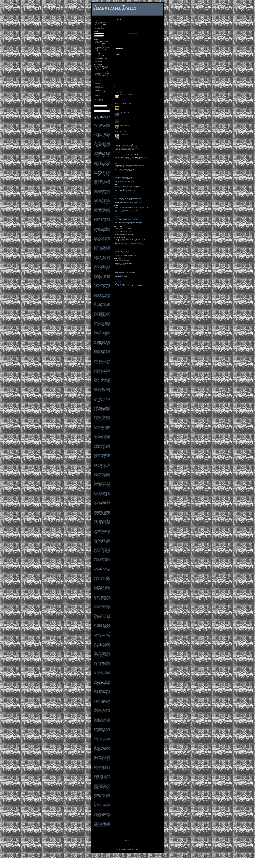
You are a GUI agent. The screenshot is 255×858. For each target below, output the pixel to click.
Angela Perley (104, 298)
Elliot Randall (108, 416)
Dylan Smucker (107, 410)
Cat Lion (95, 349)
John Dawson (99, 163)
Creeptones (95, 378)
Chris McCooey (105, 361)
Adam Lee (104, 278)
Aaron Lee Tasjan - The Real (124, 112)
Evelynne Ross (101, 425)
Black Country (96, 322)
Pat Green (98, 632)
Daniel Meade (100, 383)
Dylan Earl (97, 409)
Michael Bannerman (99, 595)
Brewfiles (96, 333)
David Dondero (98, 391)
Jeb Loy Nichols (101, 491)
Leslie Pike (108, 552)
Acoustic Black (102, 277)
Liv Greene (98, 561)
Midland (105, 599)
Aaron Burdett (100, 179)
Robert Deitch (104, 663)
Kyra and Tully (106, 542)
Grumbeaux (105, 455)
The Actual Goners (107, 256)
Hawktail (106, 463)
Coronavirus (97, 373)
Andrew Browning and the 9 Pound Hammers (103, 295)
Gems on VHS (107, 440)
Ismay (97, 161)
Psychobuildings (97, 645)
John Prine (104, 128)
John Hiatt (96, 511)
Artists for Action (98, 306)
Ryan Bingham (103, 246)
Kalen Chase (100, 219)
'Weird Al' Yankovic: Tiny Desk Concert (121, 228)
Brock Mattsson (107, 334)
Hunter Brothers (101, 472)
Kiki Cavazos (99, 538)
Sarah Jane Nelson (103, 689)
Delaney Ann (98, 399)
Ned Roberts (99, 616)
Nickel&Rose (105, 170)
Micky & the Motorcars (100, 599)
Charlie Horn (102, 351)
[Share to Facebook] (120, 48)
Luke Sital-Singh (105, 568)
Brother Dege (97, 336)
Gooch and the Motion (106, 448)
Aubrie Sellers (105, 307)
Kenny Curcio (107, 164)
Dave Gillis (104, 388)
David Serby (108, 199)
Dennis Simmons (103, 400)
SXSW (103, 172)
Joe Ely (101, 128)
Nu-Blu (98, 624)
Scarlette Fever (107, 172)
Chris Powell (102, 362)
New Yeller (95, 618)
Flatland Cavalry (104, 430)
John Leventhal (107, 511)
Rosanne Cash (98, 673)
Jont (101, 520)
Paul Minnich (102, 635)
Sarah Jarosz (98, 141)
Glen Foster (102, 447)
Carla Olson (101, 345)
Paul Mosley (106, 635)
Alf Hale (107, 283)
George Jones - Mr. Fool (118, 264)
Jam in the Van (107, 483)
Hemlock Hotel (105, 466)
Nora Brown (105, 238)
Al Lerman (108, 279)
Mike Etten (98, 232)
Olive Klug (108, 625)
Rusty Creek (100, 172)
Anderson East (102, 294)
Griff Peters (97, 455)
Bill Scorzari (96, 148)
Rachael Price (97, 646)
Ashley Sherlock (96, 307)
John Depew (106, 510)
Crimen (98, 378)
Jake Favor (101, 482)
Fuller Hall (97, 436)
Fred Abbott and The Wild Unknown (99, 435)
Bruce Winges (102, 336)
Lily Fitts (103, 165)
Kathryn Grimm (96, 532)
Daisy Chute (98, 154)
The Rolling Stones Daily (99, 99)
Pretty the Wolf (107, 644)
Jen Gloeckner (102, 494)
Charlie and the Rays (97, 191)
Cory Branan (101, 373)
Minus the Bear (104, 604)
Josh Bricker (95, 521)
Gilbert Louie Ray (96, 446)
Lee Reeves (108, 551)
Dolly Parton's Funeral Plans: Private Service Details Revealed (124, 187)
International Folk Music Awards (101, 475)
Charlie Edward (107, 350)
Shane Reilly (95, 700)
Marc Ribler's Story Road (98, 578)
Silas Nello (101, 702)
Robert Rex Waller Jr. (98, 245)
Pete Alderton (102, 638)
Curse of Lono (100, 379)
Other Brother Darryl (100, 628)
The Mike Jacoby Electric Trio (103, 175)
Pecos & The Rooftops (101, 637)
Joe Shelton (106, 506)
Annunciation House (99, 302)
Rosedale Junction (100, 674)
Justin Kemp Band (101, 524)
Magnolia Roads (96, 228)
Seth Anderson (100, 248)
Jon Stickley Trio (102, 515)
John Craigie (103, 510)
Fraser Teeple (106, 203)
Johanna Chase (96, 217)
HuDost (98, 472)
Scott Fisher (104, 247)
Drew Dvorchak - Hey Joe (119, 275)
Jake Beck (95, 482)
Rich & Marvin (106, 655)
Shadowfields (101, 698)
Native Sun (104, 615)
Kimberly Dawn (107, 538)
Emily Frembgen (98, 418)
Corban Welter (101, 372)
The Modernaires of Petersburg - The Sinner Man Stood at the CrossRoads (102, 67)
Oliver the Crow (104, 626)
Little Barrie (97, 559)
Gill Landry (100, 446)
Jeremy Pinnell (102, 162)
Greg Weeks (99, 454)
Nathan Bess (98, 614)
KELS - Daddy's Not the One (119, 281)
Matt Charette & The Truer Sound (101, 230)
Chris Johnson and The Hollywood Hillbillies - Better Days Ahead (125, 101)
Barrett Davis (104, 313)
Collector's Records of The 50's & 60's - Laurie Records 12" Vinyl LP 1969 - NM (127, 244)
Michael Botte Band (104, 595)
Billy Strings (104, 124)
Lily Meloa (98, 557)
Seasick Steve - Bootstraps (124, 118)
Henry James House (98, 467)
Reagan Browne (101, 651)
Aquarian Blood (96, 304)
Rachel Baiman (101, 646)
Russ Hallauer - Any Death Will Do (120, 131)
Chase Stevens (101, 354)
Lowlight (108, 566)
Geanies (104, 440)
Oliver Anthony (96, 626)
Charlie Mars (105, 351)
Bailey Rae (104, 312)
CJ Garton (98, 340)
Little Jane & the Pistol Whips (103, 559)
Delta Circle (102, 399)
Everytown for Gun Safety (100, 426)
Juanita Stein (106, 522)
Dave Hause (108, 388)
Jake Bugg (98, 482)
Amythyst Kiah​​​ (106, 293)
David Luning (96, 155)
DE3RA (98, 380)
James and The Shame (106, 485)
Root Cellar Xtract (99, 672)
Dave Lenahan (108, 389)
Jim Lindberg (99, 503)
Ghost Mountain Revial (106, 445)
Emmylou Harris (97, 420)
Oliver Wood (100, 626)
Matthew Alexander (104, 589)
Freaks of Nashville (107, 434)
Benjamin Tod (96, 317)
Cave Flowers (107, 151)
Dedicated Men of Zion (97, 200)
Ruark (109, 676)
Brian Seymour (100, 135)
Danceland (108, 382)
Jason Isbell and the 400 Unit (100, 212)
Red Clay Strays (107, 652)
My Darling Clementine (102, 610)
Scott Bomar (100, 693)
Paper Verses (95, 632)
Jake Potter (95, 483)
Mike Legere (102, 232)
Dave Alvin (96, 388)
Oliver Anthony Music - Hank (124, 125)
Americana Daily (115, 8)
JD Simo (100, 477)
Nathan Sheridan (96, 615)
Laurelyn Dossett (104, 548)
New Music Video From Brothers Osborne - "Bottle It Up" (124, 144)
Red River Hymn (98, 653)
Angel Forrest (95, 298)
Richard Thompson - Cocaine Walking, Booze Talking (128, 105)
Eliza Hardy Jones (96, 415)
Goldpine (101, 448)
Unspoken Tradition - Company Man (126, 94)
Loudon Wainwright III (100, 166)
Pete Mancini (103, 171)
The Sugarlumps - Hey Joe (119, 276)
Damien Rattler (107, 380)
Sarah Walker (99, 691)
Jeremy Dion (108, 496)
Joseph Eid (108, 520)
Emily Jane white (107, 418)
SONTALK (108, 682)
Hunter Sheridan (97, 473)
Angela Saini (95, 182)
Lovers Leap (100, 566)
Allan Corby (100, 286)
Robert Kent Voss (102, 665)
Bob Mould (99, 326)
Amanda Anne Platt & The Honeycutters (104, 287)
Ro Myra (106, 661)
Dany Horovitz (108, 198)
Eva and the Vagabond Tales (99, 202)
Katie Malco (100, 220)
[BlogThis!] (118, 48)
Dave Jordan (99, 389)
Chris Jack (103, 359)
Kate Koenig (101, 529)
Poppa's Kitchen (99, 643)
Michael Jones (102, 596)
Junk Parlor (97, 524)
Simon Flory (99, 703)
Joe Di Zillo (101, 506)
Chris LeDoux (108, 360)
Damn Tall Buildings (102, 381)
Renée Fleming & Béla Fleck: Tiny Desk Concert (122, 234)
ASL (104, 274)
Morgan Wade (96, 170)
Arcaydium (100, 304)
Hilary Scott (99, 468)
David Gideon (106, 391)
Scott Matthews (103, 141)
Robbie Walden (105, 662)
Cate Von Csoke (103, 189)
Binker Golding (104, 321)
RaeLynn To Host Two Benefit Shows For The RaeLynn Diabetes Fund (126, 198)
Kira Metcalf (95, 222)
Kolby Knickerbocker (100, 540)
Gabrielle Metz (107, 436)
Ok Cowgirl (106, 624)
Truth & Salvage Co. (102, 268)
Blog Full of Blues (97, 84)
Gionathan (103, 446)
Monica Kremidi (107, 606)
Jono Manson (99, 520)
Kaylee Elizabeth (98, 534)
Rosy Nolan (101, 676)
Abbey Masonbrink (96, 276)
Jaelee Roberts (100, 481)
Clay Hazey (101, 368)
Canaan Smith (96, 344)
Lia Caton (106, 553)
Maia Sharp (95, 576)
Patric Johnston (102, 632)
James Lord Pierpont (105, 484)
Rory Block (108, 245)
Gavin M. (96, 440)
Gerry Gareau (98, 444)
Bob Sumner (104, 326)
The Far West (98, 260)
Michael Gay (97, 596)
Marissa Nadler (96, 580)
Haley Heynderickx (104, 457)
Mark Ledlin (104, 581)
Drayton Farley (100, 136)
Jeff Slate (97, 213)
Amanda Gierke (96, 288)
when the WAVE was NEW (99, 100)
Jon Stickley (97, 515)
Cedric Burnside (105, 349)
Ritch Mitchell (96, 661)
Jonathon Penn (98, 519)
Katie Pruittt (106, 533)
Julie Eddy (106, 523)
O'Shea (100, 624)
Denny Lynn (108, 400)
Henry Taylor (106, 467)
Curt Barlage (104, 379)
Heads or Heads (101, 464)
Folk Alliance (108, 202)
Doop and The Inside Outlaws (100, 406)
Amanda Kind (100, 288)
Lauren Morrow (96, 550)
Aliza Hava (108, 285)
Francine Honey (102, 203)
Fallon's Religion (107, 427)
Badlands (98, 312)
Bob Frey (108, 325)
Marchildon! (104, 578)
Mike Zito (100, 604)
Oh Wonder (102, 624)
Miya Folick (103, 606)
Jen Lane (104, 213)
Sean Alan (104, 694)
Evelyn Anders (97, 425)
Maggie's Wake (107, 227)
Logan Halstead (105, 562)
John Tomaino (101, 513)
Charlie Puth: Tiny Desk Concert (120, 232)
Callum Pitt (99, 342)
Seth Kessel (103, 248)
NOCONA (100, 138)
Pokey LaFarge (102, 241)
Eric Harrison (100, 127)
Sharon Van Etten (96, 701)
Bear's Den (108, 134)
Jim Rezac (106, 503)
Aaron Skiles (104, 134)
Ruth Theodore (96, 680)
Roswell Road (97, 676)
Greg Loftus (97, 208)
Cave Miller (97, 349)
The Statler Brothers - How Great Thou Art (121, 263)
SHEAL (105, 682)
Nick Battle (102, 618)
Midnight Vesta (97, 600)
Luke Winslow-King (99, 569)
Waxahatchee (99, 144)
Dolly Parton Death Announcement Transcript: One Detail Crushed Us (126, 191)
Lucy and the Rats (104, 567)
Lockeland (101, 562)
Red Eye (95, 653)
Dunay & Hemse (102, 408)
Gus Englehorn (101, 456)
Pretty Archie (108, 241)
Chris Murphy (96, 193)
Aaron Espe (106, 274)
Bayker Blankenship (96, 314)
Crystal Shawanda (107, 378)
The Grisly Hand (105, 174)
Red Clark (103, 652)
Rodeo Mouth (104, 245)
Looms (95, 166)
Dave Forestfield (100, 388)
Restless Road (99, 654)
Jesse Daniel (102, 500)
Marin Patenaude (102, 579)
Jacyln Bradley (96, 481)
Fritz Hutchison (106, 435)
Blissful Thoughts (96, 324)
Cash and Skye (98, 189)
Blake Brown (95, 184)
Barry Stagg (108, 313)
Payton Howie (95, 637)
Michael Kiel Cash (107, 596)
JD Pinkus (97, 477)
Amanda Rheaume (104, 288)
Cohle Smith (98, 370)
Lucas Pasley (95, 567)
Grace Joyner (100, 449)
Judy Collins (106, 218)
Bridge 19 (106, 333)
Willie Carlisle (103, 144)
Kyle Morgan (101, 542)
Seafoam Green (107, 119)
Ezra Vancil (97, 427)
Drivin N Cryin (98, 408)
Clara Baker (98, 368)
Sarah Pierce (102, 690)
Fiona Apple (108, 429)
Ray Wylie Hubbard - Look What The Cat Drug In (123, 103)
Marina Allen (108, 579)
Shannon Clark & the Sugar (105, 249)
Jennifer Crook (97, 495)
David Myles (100, 155)
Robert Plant (95, 666)
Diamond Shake (100, 402)
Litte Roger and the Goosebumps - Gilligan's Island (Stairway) (124, 254)
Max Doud (105, 590)
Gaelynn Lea (95, 437)
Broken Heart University (97, 335)
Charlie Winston (98, 352)
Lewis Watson (95, 553)
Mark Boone (104, 580)
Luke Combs (97, 568)
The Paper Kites (99, 176)
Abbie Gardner (108, 179)
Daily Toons (96, 88)
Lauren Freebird (99, 549)
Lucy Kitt (100, 567)
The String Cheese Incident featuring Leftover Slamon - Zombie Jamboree (126, 285)
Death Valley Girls (104, 397)
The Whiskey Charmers (103, 265)
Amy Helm (98, 293)
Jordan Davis (104, 520)
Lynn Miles (108, 570)
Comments (97, 35)
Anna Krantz (99, 182)
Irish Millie (102, 210)
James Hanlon (95, 484)
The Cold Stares (105, 258)
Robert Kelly (97, 665)
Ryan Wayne (101, 133)
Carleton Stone (105, 345)
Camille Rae (108, 343)
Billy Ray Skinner (98, 321)
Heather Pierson (98, 465)
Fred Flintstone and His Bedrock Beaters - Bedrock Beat (123, 255)
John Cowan (95, 510)
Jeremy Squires (107, 162)
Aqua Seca (108, 303)
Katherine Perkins (107, 530)
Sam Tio (107, 246)
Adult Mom (99, 279)
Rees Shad (95, 654)
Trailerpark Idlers (105, 267)
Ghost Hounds (100, 445)
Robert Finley (97, 664)
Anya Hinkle (96, 146)
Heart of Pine (105, 464)
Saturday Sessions (107, 692)
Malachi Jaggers (100, 228)
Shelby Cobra (104, 701)
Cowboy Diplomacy (107, 374)
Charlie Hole (104, 190)
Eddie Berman (104, 411)
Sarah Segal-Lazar (99, 247)
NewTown (98, 618)
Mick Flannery (107, 598)
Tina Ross (101, 267)
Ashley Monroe (107, 306)
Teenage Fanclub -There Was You (120, 283)
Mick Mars (95, 599)
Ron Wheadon (108, 670)
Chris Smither (100, 193)
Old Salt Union (99, 625)
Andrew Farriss (96, 296)
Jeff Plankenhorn (103, 492)
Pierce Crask (97, 642)
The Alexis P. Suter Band (97, 257)
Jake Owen (108, 482)
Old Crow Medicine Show (100, 132)
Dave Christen (99, 117)
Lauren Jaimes (103, 549)
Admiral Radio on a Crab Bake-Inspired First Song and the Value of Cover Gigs (127, 165)
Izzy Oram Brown (105, 476)
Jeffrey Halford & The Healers (103, 493)
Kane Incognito (104, 219)
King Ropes (99, 539)
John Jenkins (100, 511)
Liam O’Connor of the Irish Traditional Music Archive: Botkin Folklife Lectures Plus (128, 213)
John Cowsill (99, 510)
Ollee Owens (104, 239)
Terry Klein (102, 256)
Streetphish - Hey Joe (118, 271)
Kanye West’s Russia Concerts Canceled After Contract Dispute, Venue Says (127, 222)
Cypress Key (95, 380)
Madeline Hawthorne (102, 572)
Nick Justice (106, 237)
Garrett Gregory (102, 438)
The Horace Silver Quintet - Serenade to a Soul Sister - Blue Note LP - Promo (127, 240)
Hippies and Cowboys (103, 209)
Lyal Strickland (100, 570)
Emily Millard (100, 419)
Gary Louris (97, 439)
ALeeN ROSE (99, 274)
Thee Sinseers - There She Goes (120, 284)
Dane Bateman (96, 383)
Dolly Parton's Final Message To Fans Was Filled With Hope (124, 189)
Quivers (109, 645)
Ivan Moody (100, 476)
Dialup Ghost (95, 402)
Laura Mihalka (100, 548)
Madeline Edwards (96, 572)
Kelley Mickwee (107, 534)
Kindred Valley (96, 539)
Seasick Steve (95, 248)
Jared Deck (106, 486)
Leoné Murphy (100, 552)
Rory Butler (103, 672)
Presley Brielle (102, 644)
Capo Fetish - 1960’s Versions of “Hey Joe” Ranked (123, 272)
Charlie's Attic (98, 353)
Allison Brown (107, 286)
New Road (108, 617)
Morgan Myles (105, 607)
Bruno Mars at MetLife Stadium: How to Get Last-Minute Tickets (125, 219)
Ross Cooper (106, 675)
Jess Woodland (98, 500)
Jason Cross (104, 487)
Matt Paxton (104, 588)
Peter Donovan (103, 240)
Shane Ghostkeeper (98, 249)
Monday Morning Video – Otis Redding (121, 166)
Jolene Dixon (97, 514)
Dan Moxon (108, 154)
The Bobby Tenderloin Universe (98, 258)
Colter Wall (105, 370)
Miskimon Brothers (103, 605)
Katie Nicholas (102, 533)
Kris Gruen (95, 541)
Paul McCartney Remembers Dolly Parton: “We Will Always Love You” (126, 223)
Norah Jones (102, 623)
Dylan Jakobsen (105, 409)
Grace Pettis (104, 449)
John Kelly (102, 217)
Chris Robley (106, 153)
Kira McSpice (95, 540)
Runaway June (96, 246)
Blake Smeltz (105, 148)
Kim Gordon (104, 221)
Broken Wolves (103, 335)
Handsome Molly (97, 55)
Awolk (97, 311)
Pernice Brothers (98, 638)
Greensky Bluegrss (98, 453)
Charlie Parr (101, 152)
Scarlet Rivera (96, 693)
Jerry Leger (95, 163)
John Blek (99, 217)
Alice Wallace (96, 145)
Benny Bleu (99, 317)
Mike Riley (105, 232)
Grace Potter (98, 128)
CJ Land (101, 340)
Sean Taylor (108, 247)
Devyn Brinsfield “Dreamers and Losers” (121, 160)
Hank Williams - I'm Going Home (100, 75)
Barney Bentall (99, 183)
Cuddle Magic (96, 379)
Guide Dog (97, 456)
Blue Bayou (100, 324)
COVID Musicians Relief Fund (101, 341)
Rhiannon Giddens (96, 655)
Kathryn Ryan (101, 532)
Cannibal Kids (100, 344)
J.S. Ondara (105, 210)
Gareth (96, 204)
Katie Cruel (105, 532)
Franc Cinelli (97, 434)
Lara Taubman (104, 544)
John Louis (106, 217)
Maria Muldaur (98, 579)
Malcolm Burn (99, 576)
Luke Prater (101, 568)
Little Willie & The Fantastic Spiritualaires (102, 560)
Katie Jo (98, 533)
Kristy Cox (108, 541)
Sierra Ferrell (106, 133)
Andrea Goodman (107, 294)
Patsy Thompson (100, 633)
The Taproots (98, 265)
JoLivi (107, 505)
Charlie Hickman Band (97, 351)
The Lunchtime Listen (98, 96)
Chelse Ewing (105, 354)
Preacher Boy (98, 644)
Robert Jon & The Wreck (98, 123)
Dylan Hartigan (101, 409)
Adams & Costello (101, 180)
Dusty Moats (100, 156)
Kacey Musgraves (102, 164)
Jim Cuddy (95, 503)
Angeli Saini (108, 298)
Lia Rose (97, 138)
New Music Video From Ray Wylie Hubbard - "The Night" (124, 146)
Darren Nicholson (96, 199)
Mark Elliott (108, 580)
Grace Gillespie (96, 449)
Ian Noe (102, 474)
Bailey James (101, 312)
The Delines (99, 259)
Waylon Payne (106, 270)
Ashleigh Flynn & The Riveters (104, 146)
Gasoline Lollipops (105, 439)
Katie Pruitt (103, 220)
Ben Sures (108, 316)
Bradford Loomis (96, 331)
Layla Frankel (98, 551)
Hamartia (97, 458)
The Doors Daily (97, 95)
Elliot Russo (95, 417)
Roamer (109, 661)
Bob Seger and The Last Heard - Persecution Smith (123, 252)
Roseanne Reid (96, 674)
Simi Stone (96, 703)
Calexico (96, 342)
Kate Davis (97, 529)
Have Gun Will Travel (99, 463)
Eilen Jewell (95, 125)
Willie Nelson (100, 134)
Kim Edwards (103, 538)
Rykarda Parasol (107, 681)
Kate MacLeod (104, 137)
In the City (95, 475)
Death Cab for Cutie (99, 397)
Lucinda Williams (98, 119)
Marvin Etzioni (106, 229)
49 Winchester (95, 179)
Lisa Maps (106, 558)
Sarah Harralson (98, 689)
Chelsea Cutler (102, 191)
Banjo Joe (97, 313)
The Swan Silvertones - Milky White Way (101, 71)
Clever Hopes (105, 368)
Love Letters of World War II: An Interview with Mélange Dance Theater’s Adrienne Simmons (129, 207)
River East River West (101, 661)
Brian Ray (99, 333)
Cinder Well (103, 194)
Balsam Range (100, 147)
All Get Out (95, 286)
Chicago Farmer (96, 153)
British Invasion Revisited (99, 87)
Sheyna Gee (108, 250)
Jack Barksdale (108, 477)
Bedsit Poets (103, 315)
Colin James (102, 370)
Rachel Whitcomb (107, 647)
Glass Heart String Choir (97, 447)
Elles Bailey (97, 416)
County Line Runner (107, 373)
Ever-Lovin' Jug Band (107, 425)
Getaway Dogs (108, 444)
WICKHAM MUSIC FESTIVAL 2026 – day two (122, 181)
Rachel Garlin (102, 647)
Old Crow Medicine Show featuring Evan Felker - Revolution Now (101, 24)
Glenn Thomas (106, 447)
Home (138, 84)
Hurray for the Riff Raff (103, 473)
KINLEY (96, 219)
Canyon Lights (105, 344)
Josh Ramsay (108, 521)
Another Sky (105, 302)
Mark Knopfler (100, 581)
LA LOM (96, 543)
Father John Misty (105, 428)
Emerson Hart (102, 417)
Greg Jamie (95, 454)
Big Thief (108, 183)
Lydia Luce (104, 570)
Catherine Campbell (102, 151)
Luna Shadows (96, 570)
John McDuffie (96, 512)
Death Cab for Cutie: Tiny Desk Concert (121, 231)
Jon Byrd (100, 514)
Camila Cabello (103, 343)
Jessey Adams (98, 501)
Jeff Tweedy (100, 213)
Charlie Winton (103, 352)
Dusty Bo (106, 408)
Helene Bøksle (100, 466)
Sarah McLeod (98, 690)
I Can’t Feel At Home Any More (100, 57)
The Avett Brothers (103, 257)
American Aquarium (103, 181)
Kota (109, 540)
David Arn (100, 199)
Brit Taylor (96, 334)
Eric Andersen (106, 201)
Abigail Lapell (96, 180)
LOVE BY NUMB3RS (104, 543)
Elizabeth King (102, 415)
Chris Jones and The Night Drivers (105, 192)
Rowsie (107, 676)
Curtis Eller (108, 379)
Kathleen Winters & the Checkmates (99, 531)
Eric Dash (107, 420)
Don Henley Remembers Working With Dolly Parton (123, 190)
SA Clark (99, 682)
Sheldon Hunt (95, 702)
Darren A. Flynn (96, 387)
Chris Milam (98, 362)
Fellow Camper (104, 429)
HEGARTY (95, 457)
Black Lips (99, 322)
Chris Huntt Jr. (96, 359)
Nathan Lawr (101, 170)
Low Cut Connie (104, 566)
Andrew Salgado (97, 297)
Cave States (101, 349)
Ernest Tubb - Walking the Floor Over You (121, 261)
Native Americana (100, 615)
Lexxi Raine (99, 553)
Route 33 (104, 676)
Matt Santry (108, 588)
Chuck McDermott (98, 194)
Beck (109, 314)
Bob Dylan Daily (97, 86)
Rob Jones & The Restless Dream (98, 662)
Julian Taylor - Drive (98, 28)
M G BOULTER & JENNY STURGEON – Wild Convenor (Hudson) (126, 175)
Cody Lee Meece (104, 369)
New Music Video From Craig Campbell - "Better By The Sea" (124, 149)
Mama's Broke (96, 577)
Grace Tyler (108, 449)
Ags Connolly (104, 279)
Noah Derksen (97, 238)
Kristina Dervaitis (103, 541)
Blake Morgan (100, 148)
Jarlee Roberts (101, 487)
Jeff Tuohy (108, 492)
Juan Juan (98, 522)
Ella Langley (106, 415)
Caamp (107, 341)
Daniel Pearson (105, 383)
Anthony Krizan (96, 303)
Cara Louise (97, 151)
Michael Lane (105, 597)
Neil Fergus (102, 616)
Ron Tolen (106, 116)
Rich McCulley (102, 656)
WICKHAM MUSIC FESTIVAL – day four (122, 178)
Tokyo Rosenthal (107, 176)
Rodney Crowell (105, 123)
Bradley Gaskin (101, 331)
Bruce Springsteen (107, 135)
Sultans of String (98, 255)
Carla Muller (97, 345)
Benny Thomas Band (105, 317)
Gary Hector (99, 204)
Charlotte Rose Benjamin (103, 353)
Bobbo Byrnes (105, 184)
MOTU (97, 571)
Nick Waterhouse (99, 619)
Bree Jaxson (105, 332)
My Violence (108, 610)
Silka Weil (104, 702)
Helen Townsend (96, 466)
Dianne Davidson (104, 402)
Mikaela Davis (102, 600)
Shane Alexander (98, 699)
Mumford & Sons (102, 609)
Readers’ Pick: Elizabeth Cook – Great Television (122, 169)
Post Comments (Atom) (121, 86)
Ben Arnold (98, 316)
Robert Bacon (99, 663)
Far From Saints (100, 428)
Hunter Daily (105, 472)
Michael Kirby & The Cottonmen (98, 597)
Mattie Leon (98, 590)
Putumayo (101, 645)
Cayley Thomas (96, 152)
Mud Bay (95, 609)
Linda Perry (99, 558)
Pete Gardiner (99, 240)
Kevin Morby (100, 221)
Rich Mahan (98, 656)
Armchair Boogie (98, 305)
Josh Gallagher (99, 521)
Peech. (105, 637)
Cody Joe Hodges (98, 369)
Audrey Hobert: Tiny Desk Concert (120, 230)
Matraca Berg (104, 587)
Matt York (99, 589)
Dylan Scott (103, 410)
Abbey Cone (108, 275)
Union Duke (106, 269)
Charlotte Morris (107, 152)
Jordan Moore (102, 218)
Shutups (99, 702)
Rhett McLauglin (107, 654)
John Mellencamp (99, 137)
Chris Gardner (101, 153)
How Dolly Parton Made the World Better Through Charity (124, 218)
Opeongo (99, 627)
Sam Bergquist (98, 684)
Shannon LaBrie (104, 250)
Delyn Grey (95, 400)
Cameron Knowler (98, 343)
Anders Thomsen (97, 294)
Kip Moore (108, 221)
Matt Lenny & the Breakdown (98, 588)
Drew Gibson (103, 407)
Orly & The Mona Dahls (106, 627)
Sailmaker (104, 683)
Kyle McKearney (107, 222)
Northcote (105, 623)
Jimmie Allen (101, 504)
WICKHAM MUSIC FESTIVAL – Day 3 (121, 179)
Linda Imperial (96, 558)
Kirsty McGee (99, 222)
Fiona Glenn (95, 430)
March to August (105, 228)
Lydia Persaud (107, 166)
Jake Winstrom (103, 483)
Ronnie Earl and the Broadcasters (102, 671)
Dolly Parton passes (98, 43)
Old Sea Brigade (103, 625)
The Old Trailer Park (98, 98)
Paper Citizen (108, 239)
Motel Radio (98, 608)
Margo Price (105, 118)
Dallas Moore (95, 198)
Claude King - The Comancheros (120, 265)
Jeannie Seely (97, 491)
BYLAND (103, 311)
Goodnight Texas (105, 127)
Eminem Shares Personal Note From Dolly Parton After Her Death (125, 186)
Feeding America (99, 429)
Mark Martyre (108, 581)
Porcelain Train (104, 643)
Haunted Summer (101, 208)
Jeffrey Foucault (96, 493)
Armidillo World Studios (104, 305)
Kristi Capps (99, 541)
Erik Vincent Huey (99, 157)
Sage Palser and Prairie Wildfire (98, 683)
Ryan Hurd (103, 680)
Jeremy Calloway (103, 496)
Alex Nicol (108, 144)
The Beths (108, 257)
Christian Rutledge (99, 363)
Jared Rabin (97, 487)
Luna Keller (108, 569)
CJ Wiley (104, 340)
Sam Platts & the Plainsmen (104, 685)
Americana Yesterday (98, 80)
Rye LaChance (103, 681)
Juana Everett (102, 522)
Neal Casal (108, 615)
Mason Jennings (99, 587)
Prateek (105, 241)
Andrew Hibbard (105, 296)
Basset (103, 147)
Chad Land (98, 350)
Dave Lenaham (103, 389)
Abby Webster (98, 277)
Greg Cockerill (103, 453)
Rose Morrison (107, 673)
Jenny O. (105, 495)
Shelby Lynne (108, 701)
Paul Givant (101, 634)
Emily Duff (95, 127)
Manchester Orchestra (101, 577)
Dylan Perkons (98, 410)
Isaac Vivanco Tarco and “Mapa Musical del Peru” (122, 211)
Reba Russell (105, 651)
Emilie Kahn (106, 417)
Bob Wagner (108, 326)
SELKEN (102, 682)
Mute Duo (97, 610)
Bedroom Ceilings (98, 315)
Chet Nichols (106, 191)
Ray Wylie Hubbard (96, 651)
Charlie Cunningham (99, 190)
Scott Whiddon (98, 694)
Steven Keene (105, 125)
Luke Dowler (95, 227)
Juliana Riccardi (102, 523)
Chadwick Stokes (103, 350)
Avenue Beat (96, 147)
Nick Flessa (102, 237)
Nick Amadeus (98, 237)
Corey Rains (105, 372)
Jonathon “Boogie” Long (104, 519)
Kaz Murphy (103, 534)
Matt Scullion (96, 589)
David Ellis (101, 391)
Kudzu (100, 165)
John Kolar (103, 511)
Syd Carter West (104, 255)
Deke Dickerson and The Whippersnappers (102, 398)
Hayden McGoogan (107, 208)
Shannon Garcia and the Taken (98, 250)
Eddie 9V (100, 411)
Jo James (105, 505)
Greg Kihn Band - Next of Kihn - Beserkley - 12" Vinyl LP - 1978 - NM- (126, 243)
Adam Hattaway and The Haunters (98, 278)
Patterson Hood (105, 633)
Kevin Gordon (96, 165)
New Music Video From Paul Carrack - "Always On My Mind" (125, 148)
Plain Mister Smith (102, 642)
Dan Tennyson (100, 382)
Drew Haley (106, 407)
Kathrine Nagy (107, 531)
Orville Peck (95, 628)
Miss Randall (108, 605)
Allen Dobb (104, 145)
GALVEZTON (103, 436)
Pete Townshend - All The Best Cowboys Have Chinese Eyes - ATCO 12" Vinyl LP (128, 239)
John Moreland (100, 512)
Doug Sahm (106, 406)
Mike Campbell (106, 600)
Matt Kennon (108, 230)
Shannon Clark (107, 700)
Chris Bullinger (98, 192)
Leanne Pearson (104, 551)
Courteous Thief (96, 374)
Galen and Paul (98, 438)
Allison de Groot (96, 287)
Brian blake (103, 333)
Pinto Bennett (97, 241)
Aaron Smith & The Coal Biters (101, 275)
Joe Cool (97, 506)
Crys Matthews (102, 378)
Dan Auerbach (102, 154)
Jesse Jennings (106, 500)
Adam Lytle (108, 278)
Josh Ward (95, 522)
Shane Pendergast (107, 699)
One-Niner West (96, 627)
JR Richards (103, 477)
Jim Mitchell (103, 503)
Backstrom (106, 311)
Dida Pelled (101, 200)
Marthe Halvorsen (99, 585)
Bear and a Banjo (105, 314)
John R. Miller (98, 218)
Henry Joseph (103, 467)
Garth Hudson (106, 438)
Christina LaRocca (104, 364)
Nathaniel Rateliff (105, 138)
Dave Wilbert (95, 390)
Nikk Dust (103, 619)
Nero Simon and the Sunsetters (102, 617)
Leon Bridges (95, 552)
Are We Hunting (105, 304)
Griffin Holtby (102, 455)
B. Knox (99, 311)
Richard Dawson (107, 656)
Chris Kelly (103, 360)
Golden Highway (97, 448)
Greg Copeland (108, 453)
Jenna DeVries (106, 494)
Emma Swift (97, 201)
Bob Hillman (95, 326)
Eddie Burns (108, 411)
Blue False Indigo (105, 324)
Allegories (103, 286)
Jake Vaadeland (99, 483)
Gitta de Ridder (107, 446)
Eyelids (106, 426)
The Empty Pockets (103, 259)
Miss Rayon (95, 606)
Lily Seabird (102, 557)
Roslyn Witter (102, 675)
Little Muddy (107, 165)
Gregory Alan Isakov (104, 454)
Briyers (104, 334)
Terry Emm (99, 256)
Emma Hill (105, 136)
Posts (96, 33)
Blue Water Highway (100, 184)
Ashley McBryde (103, 306)
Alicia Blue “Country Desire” (119, 156)
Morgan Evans (100, 607)
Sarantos (107, 691)
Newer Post (116, 84)
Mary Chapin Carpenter (104, 586)
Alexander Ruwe (102, 283)
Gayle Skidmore (100, 440)
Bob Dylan (95, 135)
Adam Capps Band (107, 277)
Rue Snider (95, 172)
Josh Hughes (104, 521)
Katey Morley (96, 220)
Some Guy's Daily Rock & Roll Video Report (102, 91)
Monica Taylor (96, 607)
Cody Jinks (108, 124)
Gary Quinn (100, 439)
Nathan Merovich (107, 614)
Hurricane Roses (98, 210)
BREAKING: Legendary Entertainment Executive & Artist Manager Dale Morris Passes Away (129, 197)
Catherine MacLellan (106, 126)
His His (103, 468)
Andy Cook (108, 181)
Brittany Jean (100, 334)
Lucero (98, 567)
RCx (94, 646)
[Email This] (116, 48)
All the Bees (100, 145)
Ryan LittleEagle (107, 680)
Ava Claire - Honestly (118, 92)
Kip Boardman (108, 539)
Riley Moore (108, 171)
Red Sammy (103, 653)
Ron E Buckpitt (98, 670)
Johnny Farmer (105, 513)
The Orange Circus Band (100, 142)
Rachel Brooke (98, 647)
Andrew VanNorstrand (103, 297)
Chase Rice (97, 354)
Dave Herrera (95, 389)
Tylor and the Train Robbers (100, 269)
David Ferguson (104, 199)
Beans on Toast (107, 147)
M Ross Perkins (100, 125)
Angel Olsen (99, 298)
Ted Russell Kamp (100, 118)
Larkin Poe (108, 544)
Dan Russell (99, 198)
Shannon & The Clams (101, 700)
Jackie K (95, 211)
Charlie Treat (108, 190)
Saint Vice (106, 683)
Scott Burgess (104, 693)
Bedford (95, 315)
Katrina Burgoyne (96, 221)
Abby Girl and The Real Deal (103, 276)
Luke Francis (99, 227)
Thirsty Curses (98, 266)
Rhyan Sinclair (101, 655)
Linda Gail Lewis (107, 557)
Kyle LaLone (103, 222)
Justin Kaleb (104, 163)
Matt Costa (108, 587)
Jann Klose (103, 486)
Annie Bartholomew (104, 182)
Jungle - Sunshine (117, 287)
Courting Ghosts (101, 374)
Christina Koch (99, 364)
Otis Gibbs (99, 171)
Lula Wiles (104, 569)
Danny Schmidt (103, 198)
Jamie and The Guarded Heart (98, 486)
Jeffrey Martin (97, 162)
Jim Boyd (108, 502)
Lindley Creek (103, 558)
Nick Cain (106, 618)
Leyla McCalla (103, 553)
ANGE (102, 274)
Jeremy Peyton (107, 213)
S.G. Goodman (96, 682)
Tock (103, 176)
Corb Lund (97, 372)
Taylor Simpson (96, 256)
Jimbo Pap (97, 504)
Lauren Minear (108, 549)
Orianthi (102, 627)
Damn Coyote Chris (96, 381)
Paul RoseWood (107, 636)
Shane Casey (102, 699)
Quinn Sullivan (105, 645)
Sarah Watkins (103, 691)
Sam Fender (102, 684)
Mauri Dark (102, 590)
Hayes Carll (97, 464)
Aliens (101, 284)
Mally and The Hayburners (106, 576)
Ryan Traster (99, 681)
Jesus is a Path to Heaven (104, 501)
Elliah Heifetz (104, 416)
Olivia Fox (108, 626)
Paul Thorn (95, 240)
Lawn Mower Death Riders (103, 550)
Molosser (103, 119)
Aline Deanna (104, 284)
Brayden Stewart (101, 332)
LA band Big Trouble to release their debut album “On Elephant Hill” (125, 158)
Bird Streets (108, 321)
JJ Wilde (108, 210)
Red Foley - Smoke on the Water (120, 260)
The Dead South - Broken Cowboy (100, 22)
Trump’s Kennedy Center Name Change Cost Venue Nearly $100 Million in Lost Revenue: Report (130, 220)
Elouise (99, 417)
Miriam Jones (98, 605)
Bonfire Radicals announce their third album (121, 177)
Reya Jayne (102, 654)
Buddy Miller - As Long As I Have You (101, 20)
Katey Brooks (98, 530)
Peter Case (106, 132)
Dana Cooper (105, 382)
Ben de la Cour (104, 183)
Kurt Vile (95, 542)
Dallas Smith (103, 380)
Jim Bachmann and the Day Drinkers (102, 502)
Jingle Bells (101, 505)
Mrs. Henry (102, 608)
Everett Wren (95, 426)
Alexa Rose (98, 283)
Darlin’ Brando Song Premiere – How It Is (121, 170)
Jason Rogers (106, 212)
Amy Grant (95, 293)
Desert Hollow (105, 401)
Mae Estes (103, 227)
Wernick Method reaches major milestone (101, 49)
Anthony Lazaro (100, 303)
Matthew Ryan (96, 231)
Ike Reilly (108, 474)
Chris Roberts (106, 362)
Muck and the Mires (107, 608)
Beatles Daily (97, 82)
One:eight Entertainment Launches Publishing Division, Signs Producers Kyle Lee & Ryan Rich (130, 201)
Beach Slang (101, 314)
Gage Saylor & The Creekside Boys (103, 437)
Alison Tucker (104, 285)
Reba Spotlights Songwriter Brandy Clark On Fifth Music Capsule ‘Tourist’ (126, 202)
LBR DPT (99, 543)
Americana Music (98, 116)
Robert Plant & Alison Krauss (101, 666)
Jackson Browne (98, 211)
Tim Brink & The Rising (104, 266)
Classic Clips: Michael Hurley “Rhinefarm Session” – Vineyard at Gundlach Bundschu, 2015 (129, 157)
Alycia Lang (98, 181)
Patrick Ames (95, 633)
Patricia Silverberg (107, 632)
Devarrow (108, 401)
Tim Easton (97, 267)
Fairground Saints (102, 427)
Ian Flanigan (97, 474)
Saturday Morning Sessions (100, 692)
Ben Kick (101, 316)
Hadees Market (99, 457)
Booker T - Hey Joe (118, 273)
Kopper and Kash (105, 540)
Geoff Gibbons (103, 204)
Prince (94, 645)
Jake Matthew (104, 482)
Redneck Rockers (107, 653)
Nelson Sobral (105, 236)
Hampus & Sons (100, 458)
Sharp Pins (100, 701)
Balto (96, 183)
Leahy (101, 551)
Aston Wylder (101, 307)
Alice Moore (98, 284)
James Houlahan (100, 484)
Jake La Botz (106, 211)
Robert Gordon (102, 664)
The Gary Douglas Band (103, 260)
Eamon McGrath (96, 411)
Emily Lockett (96, 419)
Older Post (159, 84)
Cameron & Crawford (104, 342)
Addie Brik (95, 279)
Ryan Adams (99, 680)
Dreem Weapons (98, 407)
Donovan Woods (104, 155)
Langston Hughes (99, 544)
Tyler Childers (99, 124)
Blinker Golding (107, 323)
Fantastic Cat (95, 428)
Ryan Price (95, 681)
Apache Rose (104, 303)
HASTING (108, 456)
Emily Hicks (102, 418)
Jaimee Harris (104, 481)
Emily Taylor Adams (105, 419)
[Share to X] (119, 48)
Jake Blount (102, 211)
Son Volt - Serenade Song (124, 134)
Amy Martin (101, 293)
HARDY (105, 456)
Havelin (103, 463)
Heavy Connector (97, 90)
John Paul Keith (104, 512)
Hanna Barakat (105, 458)
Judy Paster (97, 523)
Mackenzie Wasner (107, 571)
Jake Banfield (108, 481)
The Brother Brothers (104, 173)
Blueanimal (99, 325)
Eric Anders (103, 420)
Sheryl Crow (96, 173)
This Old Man (97, 61)
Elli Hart (100, 416)
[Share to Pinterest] (122, 48)
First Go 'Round (99, 430)
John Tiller (97, 513)
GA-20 (100, 436)
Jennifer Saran (101, 495)
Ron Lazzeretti (103, 670)
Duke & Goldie (105, 200)
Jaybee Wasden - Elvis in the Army (120, 251)
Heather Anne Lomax (97, 209)
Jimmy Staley (98, 505)
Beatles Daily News (98, 83)
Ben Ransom (105, 316)
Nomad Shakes (98, 623)
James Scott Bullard (100, 485)
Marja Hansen (100, 580)
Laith (96, 544)
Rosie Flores (106, 674)
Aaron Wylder (103, 179)
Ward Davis (102, 270)
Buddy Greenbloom (107, 336)
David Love (101, 392)
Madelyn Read (107, 572)
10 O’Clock (96, 59)
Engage (101, 420)
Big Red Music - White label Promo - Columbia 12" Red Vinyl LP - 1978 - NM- (127, 242)
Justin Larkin (106, 524)
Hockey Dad (106, 468)
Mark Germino (96, 581)
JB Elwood (100, 161)
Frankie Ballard (101, 434)
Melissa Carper (100, 231)
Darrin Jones (104, 387)
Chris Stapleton (104, 193)
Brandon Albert (105, 331)
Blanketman (99, 323)
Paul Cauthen (98, 634)
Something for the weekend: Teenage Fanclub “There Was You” (125, 154)
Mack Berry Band (101, 571)
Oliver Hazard (100, 239)
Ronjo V (95, 671)
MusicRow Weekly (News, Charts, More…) (122, 199)
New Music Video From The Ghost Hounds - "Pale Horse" (124, 145)
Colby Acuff (96, 136)
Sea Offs (101, 694)
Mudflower (98, 609)
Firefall (104, 202)
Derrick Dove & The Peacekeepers (98, 401)
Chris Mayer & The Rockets (98, 361)
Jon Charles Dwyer (104, 514)
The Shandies (104, 143)
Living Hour (102, 561)
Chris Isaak (99, 359)
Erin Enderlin (104, 157)
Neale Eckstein (96, 616)
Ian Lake (100, 474)
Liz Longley (98, 562)
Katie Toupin (108, 220)
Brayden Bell (97, 332)
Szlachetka (108, 255)
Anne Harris (108, 145)
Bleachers (103, 323)
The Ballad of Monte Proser (99, 58)
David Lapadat (98, 392)
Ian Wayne (105, 474)
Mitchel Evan (99, 606)
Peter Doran (106, 638)
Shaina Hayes (105, 698)
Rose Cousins (103, 673)
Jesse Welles (104, 117)
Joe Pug (104, 506)
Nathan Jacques (102, 614)
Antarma (108, 302)
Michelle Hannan (102, 598)
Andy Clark (108, 297)
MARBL (95, 571)
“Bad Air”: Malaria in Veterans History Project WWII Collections (125, 210)
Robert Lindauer (107, 665)
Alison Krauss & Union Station (98, 285)
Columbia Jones (98, 371)
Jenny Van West (98, 496)
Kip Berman (103, 539)
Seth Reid (106, 248)
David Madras (106, 392)
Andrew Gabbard (100, 296)
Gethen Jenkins (96, 445)
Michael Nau (98, 598)
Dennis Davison (99, 400)
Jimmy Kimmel (105, 504)
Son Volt (99, 173)
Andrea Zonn (95, 295)
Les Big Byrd (104, 552)
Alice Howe (105, 180)
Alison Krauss (108, 284)
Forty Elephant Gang (96, 203)
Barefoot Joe (100, 313)
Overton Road (106, 628)
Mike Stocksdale (96, 604)
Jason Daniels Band (105, 161)
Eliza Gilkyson (105, 156)
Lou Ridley (96, 566)
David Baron (106, 390)
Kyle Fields (98, 542)
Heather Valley (103, 465)
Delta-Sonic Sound (107, 399)
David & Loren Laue (101, 390)
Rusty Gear (99, 246)
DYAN (100, 380)
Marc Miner (106, 577)
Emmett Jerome (102, 201)
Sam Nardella (106, 684)
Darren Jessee (100, 387)
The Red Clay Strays (98, 126)
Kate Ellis (108, 219)
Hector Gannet (108, 465)
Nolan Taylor (102, 238)
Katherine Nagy (102, 530)
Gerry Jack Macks (102, 444)
